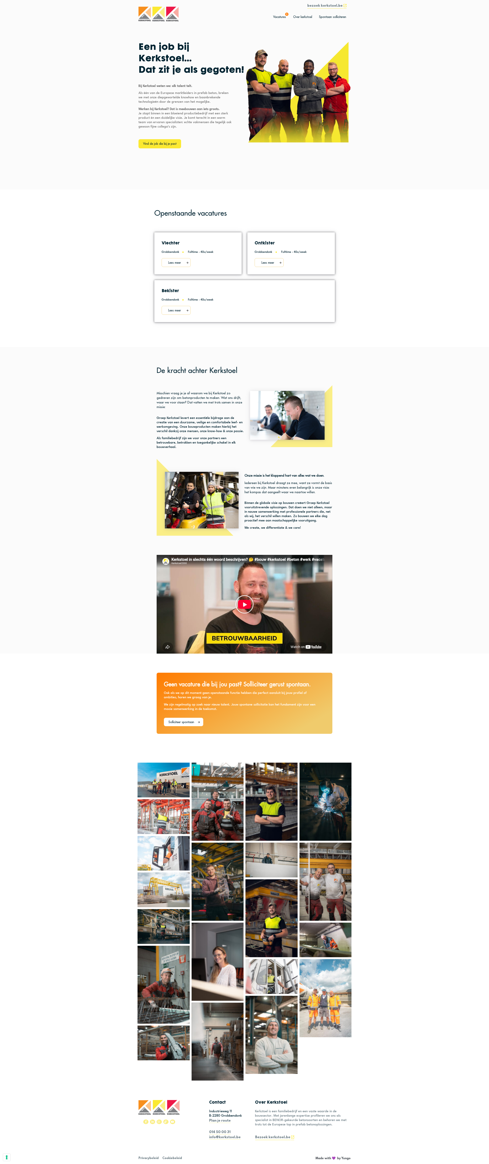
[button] (327, 6)
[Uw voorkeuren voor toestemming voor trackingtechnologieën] (6, 1157)
